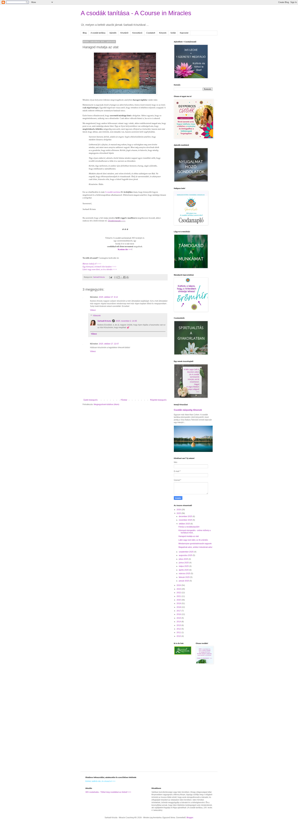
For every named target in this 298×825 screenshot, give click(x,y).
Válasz (93, 310)
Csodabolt (150, 33)
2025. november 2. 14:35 (126, 321)
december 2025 (186, 516)
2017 (179, 611)
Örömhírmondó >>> (116, 221)
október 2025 (184, 524)
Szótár (173, 33)
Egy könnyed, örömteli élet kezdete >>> (99, 266)
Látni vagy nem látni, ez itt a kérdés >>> (100, 269)
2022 (179, 593)
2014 (179, 622)
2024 (179, 585)
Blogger (190, 817)
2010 (179, 636)
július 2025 (184, 559)
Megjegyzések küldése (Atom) (106, 404)
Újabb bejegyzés (90, 400)
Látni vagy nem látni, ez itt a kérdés (193, 540)
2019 (179, 603)
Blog (85, 33)
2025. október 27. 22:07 (109, 344)
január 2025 (184, 581)
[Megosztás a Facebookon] (124, 277)
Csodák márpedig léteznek (188, 410)
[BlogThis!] (118, 277)
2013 (179, 625)
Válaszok (97, 316)
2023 (179, 589)
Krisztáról (124, 33)
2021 (179, 596)
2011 (179, 632)
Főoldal (124, 400)
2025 (179, 513)
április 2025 (184, 570)
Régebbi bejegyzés (158, 400)
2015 (179, 618)
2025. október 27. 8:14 (108, 297)
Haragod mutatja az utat (188, 536)
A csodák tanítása (98, 33)
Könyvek (162, 33)
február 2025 (184, 577)
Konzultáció (137, 33)
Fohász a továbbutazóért (188, 527)
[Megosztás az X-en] (121, 277)
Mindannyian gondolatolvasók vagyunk (195, 544)
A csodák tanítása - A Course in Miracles (136, 13)
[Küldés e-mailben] (115, 277)
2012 (179, 629)
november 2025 (186, 520)
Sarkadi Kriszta (104, 321)
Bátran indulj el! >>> (92, 263)
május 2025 (184, 566)
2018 (179, 607)
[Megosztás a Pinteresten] (127, 277)
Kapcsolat (184, 33)
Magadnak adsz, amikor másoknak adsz (195, 547)
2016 (179, 614)
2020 (179, 600)
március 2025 (185, 573)
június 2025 (184, 563)
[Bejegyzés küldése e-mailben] (110, 277)
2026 (179, 510)
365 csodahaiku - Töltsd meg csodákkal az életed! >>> (108, 792)
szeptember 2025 (186, 552)
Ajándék (112, 33)
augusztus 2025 (186, 555)
